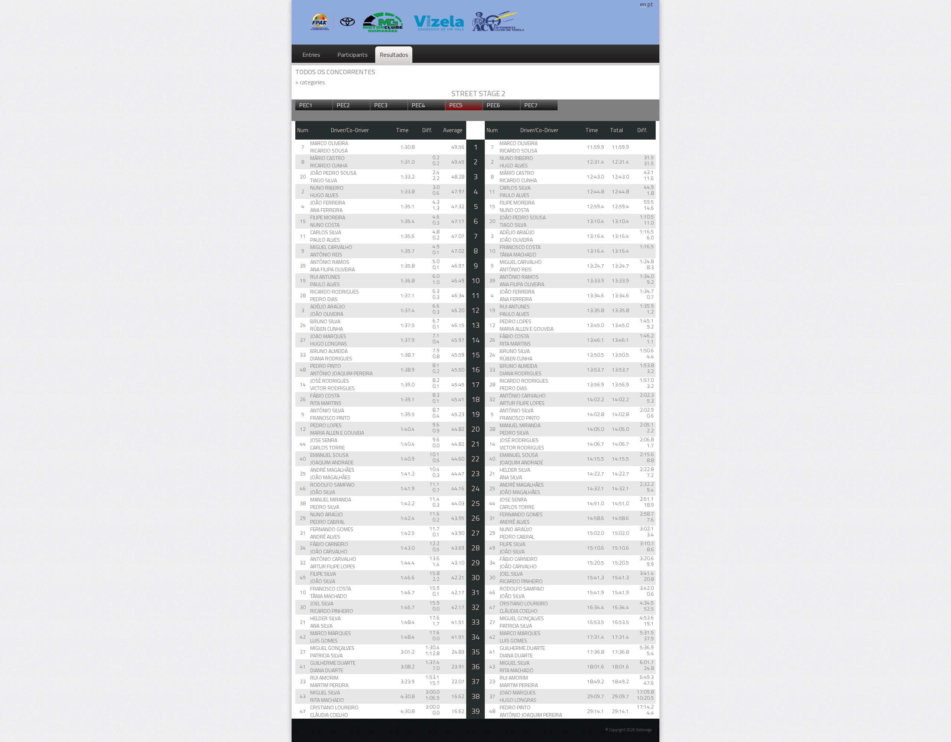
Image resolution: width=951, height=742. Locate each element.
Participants (352, 54)
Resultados (394, 54)
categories (310, 82)
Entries (311, 54)
